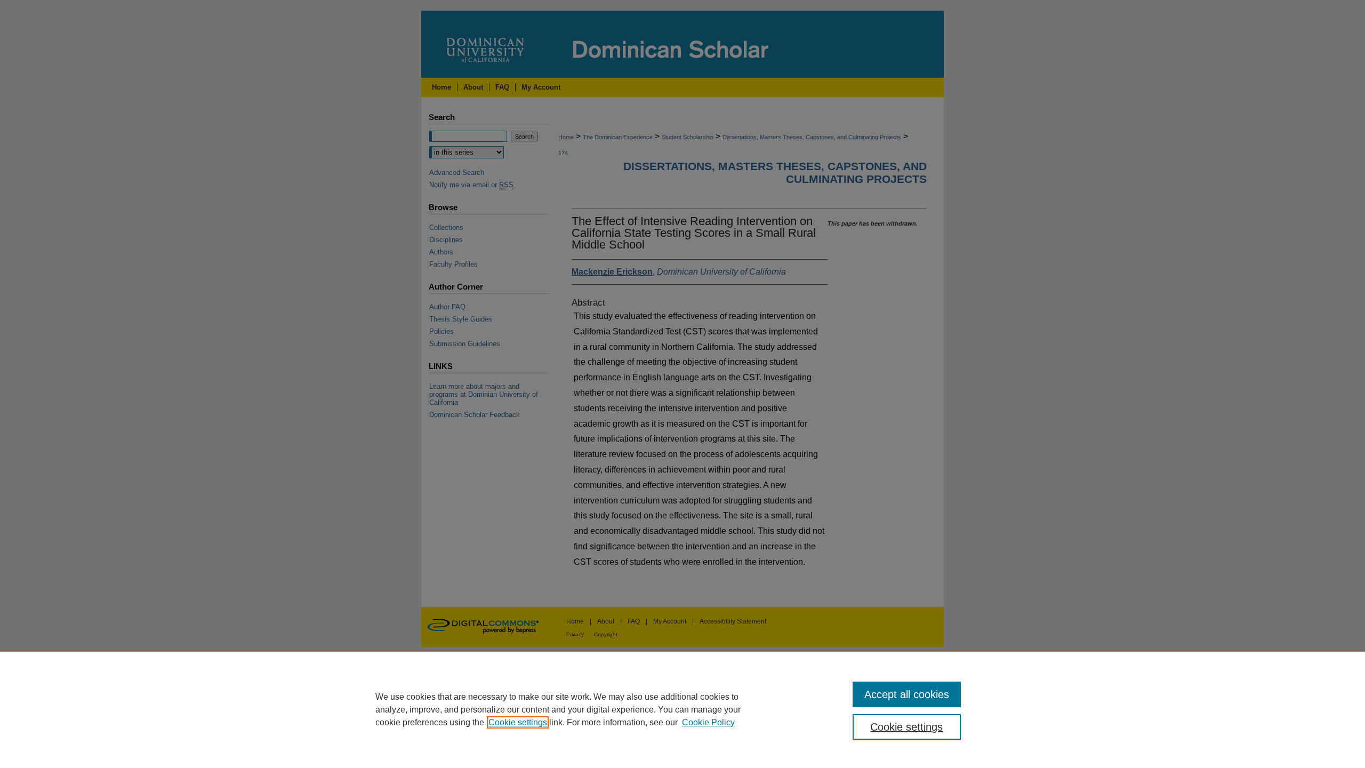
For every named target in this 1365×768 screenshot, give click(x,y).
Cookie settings (517, 722)
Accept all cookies (906, 694)
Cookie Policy (708, 722)
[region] (682, 709)
